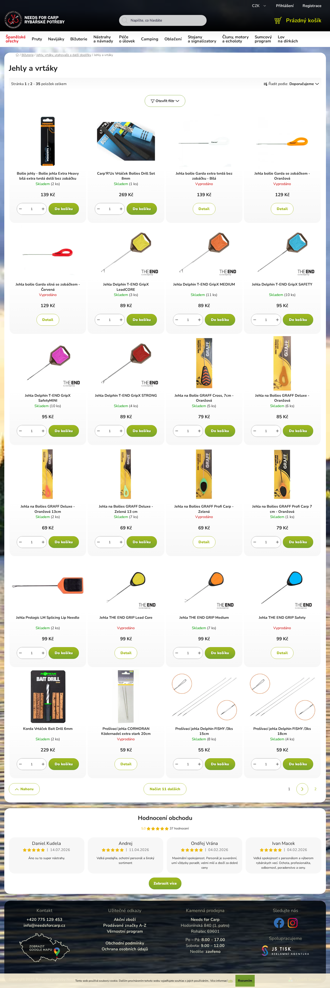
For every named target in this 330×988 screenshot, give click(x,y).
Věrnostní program (125, 931)
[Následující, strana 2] (302, 789)
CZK (256, 5)
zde (230, 981)
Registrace (312, 5)
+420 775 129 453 (44, 919)
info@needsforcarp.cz (44, 925)
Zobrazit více (165, 883)
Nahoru (27, 789)
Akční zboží (125, 919)
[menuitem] (16, 39)
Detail (204, 208)
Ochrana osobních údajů (125, 949)
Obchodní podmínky (124, 943)
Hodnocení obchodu (165, 818)
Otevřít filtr (165, 100)
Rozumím (245, 980)
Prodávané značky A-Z (124, 925)
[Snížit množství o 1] (20, 209)
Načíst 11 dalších (165, 789)
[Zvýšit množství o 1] (43, 209)
